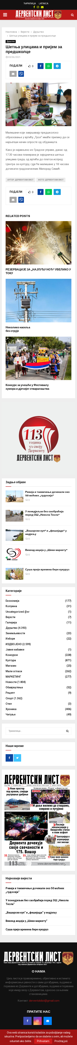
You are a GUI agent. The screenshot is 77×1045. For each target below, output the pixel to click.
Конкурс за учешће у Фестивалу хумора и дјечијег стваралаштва (27, 386)
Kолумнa (11, 606)
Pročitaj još (61, 1041)
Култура (11, 660)
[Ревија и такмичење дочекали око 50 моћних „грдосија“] (14, 496)
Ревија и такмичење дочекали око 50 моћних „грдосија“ (47, 493)
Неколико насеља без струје (18, 329)
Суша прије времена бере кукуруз (47, 569)
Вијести (10, 617)
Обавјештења (14, 687)
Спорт (9, 698)
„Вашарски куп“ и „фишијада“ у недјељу (31, 912)
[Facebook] (27, 1021)
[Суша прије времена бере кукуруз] (14, 574)
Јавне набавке (15, 649)
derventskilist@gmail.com (44, 1000)
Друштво (11, 41)
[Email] (48, 1021)
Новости (11, 682)
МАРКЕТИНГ (13, 676)
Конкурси (12, 654)
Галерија (11, 622)
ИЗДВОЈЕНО (14, 644)
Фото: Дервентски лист (51, 180)
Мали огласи (14, 671)
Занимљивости (15, 633)
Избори (10, 638)
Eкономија (12, 600)
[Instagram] (37, 1021)
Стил (9, 703)
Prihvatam (43, 1041)
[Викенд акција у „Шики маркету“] (14, 554)
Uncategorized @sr (18, 611)
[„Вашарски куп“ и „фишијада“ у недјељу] (14, 535)
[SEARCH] (67, 731)
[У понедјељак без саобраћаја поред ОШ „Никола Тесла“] (14, 516)
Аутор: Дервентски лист (20, 180)
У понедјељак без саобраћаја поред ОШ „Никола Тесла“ (44, 513)
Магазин (11, 665)
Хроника (11, 709)
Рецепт (10, 692)
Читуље (11, 714)
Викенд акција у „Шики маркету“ (46, 550)
